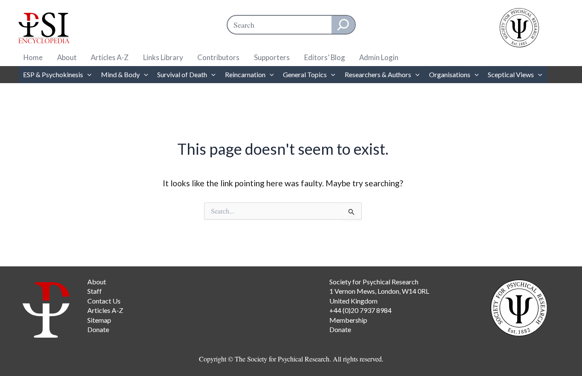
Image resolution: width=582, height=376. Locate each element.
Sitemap (99, 320)
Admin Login (378, 57)
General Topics (305, 74)
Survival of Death (182, 74)
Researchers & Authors (378, 74)
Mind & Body (120, 74)
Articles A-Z (110, 57)
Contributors (218, 57)
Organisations (449, 74)
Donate (98, 329)
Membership (348, 320)
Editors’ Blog (324, 57)
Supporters (272, 57)
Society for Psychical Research (373, 282)
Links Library (163, 57)
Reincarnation (245, 74)
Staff (94, 291)
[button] (87, 74)
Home (33, 57)
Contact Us (104, 301)
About (67, 57)
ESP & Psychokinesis (53, 74)
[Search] (343, 25)
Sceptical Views (511, 74)
